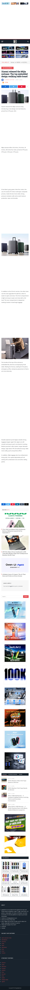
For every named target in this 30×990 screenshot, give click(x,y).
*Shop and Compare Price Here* (8, 924)
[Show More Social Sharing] (27, 86)
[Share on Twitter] (13, 86)
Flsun (3, 972)
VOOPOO (4, 941)
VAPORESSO (4, 939)
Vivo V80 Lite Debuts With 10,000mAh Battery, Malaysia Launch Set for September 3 (13, 531)
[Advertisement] (15, 22)
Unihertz (3, 970)
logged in (11, 586)
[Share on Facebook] (5, 86)
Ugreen (3, 981)
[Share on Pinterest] (22, 86)
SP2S (3, 949)
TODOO (3, 953)
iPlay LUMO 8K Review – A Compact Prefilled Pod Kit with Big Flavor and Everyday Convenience (18, 798)
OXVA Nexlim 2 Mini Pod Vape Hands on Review (17, 781)
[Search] (28, 41)
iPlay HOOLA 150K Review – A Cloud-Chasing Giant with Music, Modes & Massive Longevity (17, 808)
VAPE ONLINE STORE (6, 938)
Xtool (3, 976)
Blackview (4, 966)
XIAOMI (20, 774)
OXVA (3, 943)
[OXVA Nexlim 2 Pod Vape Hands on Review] (4, 787)
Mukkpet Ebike (5, 979)
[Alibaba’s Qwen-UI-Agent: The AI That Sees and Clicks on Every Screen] (15, 565)
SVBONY (4, 962)
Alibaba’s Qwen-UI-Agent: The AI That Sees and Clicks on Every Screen (14, 575)
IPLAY (3, 951)
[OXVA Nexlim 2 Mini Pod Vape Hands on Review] (4, 780)
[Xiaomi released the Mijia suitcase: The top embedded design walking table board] (15, 96)
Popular (4, 774)
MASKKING (4, 947)
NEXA (3, 945)
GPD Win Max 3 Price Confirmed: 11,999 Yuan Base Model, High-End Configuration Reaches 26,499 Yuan (15, 553)
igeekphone (18, 988)
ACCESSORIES (7, 68)
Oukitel (3, 977)
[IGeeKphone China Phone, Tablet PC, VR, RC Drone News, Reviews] (15, 41)
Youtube (3, 928)
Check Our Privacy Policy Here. (8, 919)
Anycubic (4, 974)
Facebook (3, 926)
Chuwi (3, 964)
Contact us (3, 918)
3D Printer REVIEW (13, 774)
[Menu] (2, 41)
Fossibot (4, 968)
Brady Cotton (10, 79)
